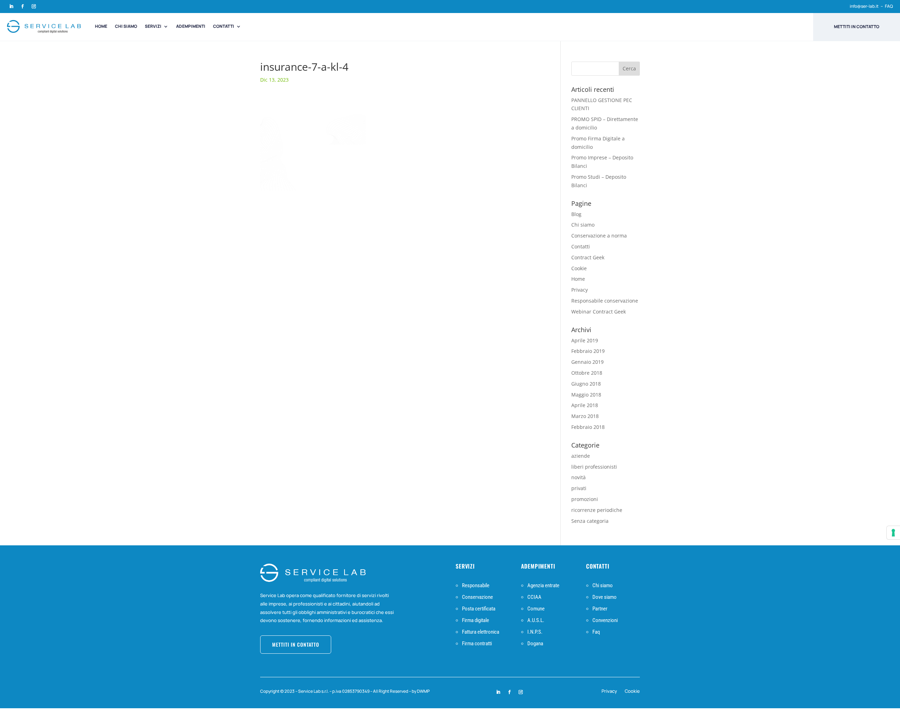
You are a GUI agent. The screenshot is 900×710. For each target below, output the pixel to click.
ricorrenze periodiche (596, 510)
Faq (596, 632)
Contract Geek (587, 257)
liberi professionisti (594, 466)
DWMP (423, 691)
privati (578, 488)
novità (578, 477)
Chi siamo (126, 26)
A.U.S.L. (535, 620)
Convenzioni (605, 620)
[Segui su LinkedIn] (11, 6)
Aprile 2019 (584, 340)
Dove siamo (604, 597)
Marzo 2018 (585, 416)
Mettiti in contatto (856, 27)
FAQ (889, 6)
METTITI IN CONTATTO (295, 644)
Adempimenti (190, 26)
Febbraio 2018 (588, 427)
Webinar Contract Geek (598, 311)
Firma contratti (477, 643)
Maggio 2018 (586, 394)
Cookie (579, 268)
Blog (576, 214)
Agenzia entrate (543, 585)
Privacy (579, 289)
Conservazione (477, 597)
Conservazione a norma (599, 235)
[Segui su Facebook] (22, 6)
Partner (600, 609)
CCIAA (534, 597)
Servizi (153, 26)
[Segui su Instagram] (34, 6)
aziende (580, 455)
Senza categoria (590, 521)
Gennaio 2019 (587, 362)
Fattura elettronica (480, 632)
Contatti (223, 26)
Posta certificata (478, 609)
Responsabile (475, 585)
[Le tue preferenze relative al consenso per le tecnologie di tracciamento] (893, 532)
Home (101, 26)
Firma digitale (475, 620)
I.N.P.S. (534, 632)
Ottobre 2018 (586, 372)
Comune (536, 609)
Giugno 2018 (586, 383)
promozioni (584, 499)
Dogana (535, 643)
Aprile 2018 (584, 405)
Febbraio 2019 (588, 351)
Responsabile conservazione (604, 300)
